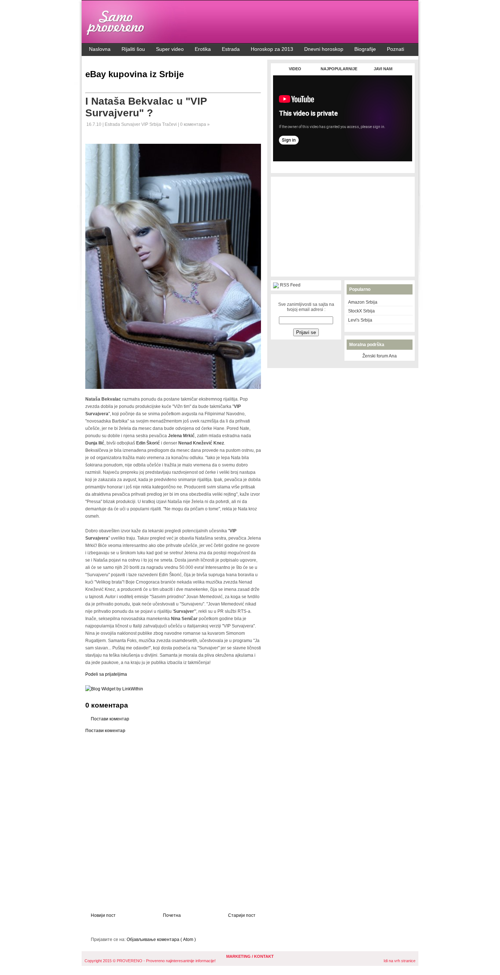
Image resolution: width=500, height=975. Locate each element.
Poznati (395, 49)
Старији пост (241, 915)
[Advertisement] (342, 165)
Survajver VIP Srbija (141, 124)
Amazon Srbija (362, 302)
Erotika (203, 49)
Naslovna (100, 49)
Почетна (172, 915)
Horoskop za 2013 (272, 49)
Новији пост (103, 915)
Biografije (365, 49)
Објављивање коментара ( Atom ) (161, 939)
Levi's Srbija (360, 320)
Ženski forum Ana (379, 356)
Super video (170, 49)
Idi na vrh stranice (399, 961)
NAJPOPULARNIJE (339, 69)
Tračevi (170, 124)
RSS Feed (290, 285)
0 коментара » (195, 124)
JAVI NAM (383, 69)
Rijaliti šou (133, 49)
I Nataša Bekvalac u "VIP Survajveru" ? (146, 107)
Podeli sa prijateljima (106, 674)
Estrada (231, 49)
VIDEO (295, 69)
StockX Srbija (361, 311)
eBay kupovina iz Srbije (134, 74)
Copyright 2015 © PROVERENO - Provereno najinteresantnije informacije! (150, 961)
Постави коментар (110, 718)
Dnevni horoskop (323, 49)
